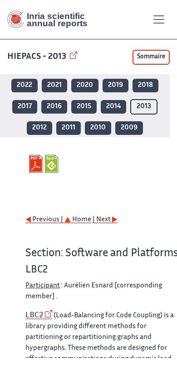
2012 (39, 128)
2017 (25, 107)
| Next (102, 220)
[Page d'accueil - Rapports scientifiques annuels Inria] (50, 19)
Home (81, 220)
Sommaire (151, 57)
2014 (113, 107)
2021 (54, 85)
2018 (145, 85)
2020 (85, 85)
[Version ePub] (53, 164)
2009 (129, 128)
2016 (54, 107)
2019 (115, 85)
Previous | (47, 220)
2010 (98, 128)
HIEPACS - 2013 (37, 57)
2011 (68, 128)
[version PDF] (37, 164)
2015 (84, 107)
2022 (24, 85)
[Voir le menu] (159, 19)
